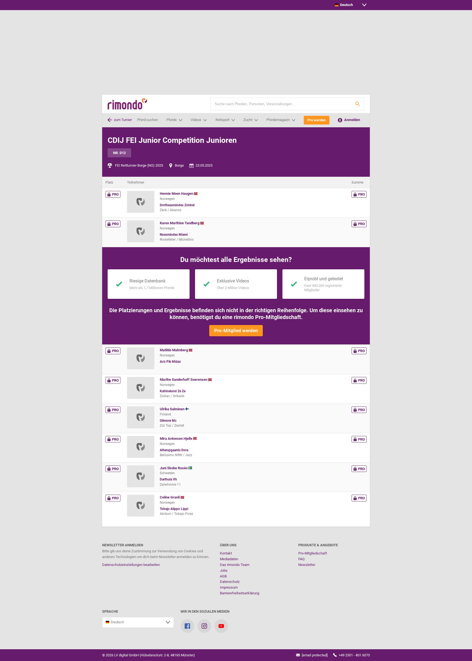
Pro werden (317, 120)
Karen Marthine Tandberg (180, 223)
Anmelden (351, 120)
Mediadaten (229, 559)
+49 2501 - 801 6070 (354, 655)
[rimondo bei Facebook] (187, 626)
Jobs (224, 570)
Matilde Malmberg (174, 350)
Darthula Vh (168, 479)
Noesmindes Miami (174, 235)
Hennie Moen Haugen (177, 193)
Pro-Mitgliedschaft (312, 553)
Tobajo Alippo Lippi (174, 509)
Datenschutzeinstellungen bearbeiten (131, 565)
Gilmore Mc (168, 421)
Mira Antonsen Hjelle (176, 438)
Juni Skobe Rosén (174, 468)
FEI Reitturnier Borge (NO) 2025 (139, 165)
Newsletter (306, 565)
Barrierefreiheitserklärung (239, 593)
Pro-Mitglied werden (236, 330)
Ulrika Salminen (172, 409)
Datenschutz (230, 582)
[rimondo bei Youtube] (221, 626)
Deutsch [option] (345, 5)
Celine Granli (170, 497)
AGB (223, 576)
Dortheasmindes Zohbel (177, 205)
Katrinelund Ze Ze (172, 391)
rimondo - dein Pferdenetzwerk (127, 104)
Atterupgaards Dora (174, 450)
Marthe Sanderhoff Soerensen (184, 379)
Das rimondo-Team (234, 565)
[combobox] (351, 5)
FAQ (301, 559)
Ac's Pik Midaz (170, 362)
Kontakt (226, 553)
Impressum (229, 587)
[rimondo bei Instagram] (204, 626)
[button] (357, 104)
